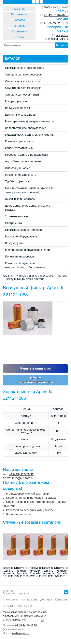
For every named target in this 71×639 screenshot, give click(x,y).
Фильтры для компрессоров (23, 81)
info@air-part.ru (22, 478)
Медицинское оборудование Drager (28, 249)
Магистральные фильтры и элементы (29, 121)
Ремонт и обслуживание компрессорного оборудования (25, 265)
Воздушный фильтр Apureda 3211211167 (10, 572)
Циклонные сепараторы (20, 114)
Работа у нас (24, 605)
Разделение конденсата (20, 174)
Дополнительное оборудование (25, 128)
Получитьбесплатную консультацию (35, 380)
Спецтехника (13, 223)
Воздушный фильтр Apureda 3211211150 (24, 572)
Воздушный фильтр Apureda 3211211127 (37, 572)
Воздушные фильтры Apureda (25, 279)
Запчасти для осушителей (22, 94)
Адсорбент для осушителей (23, 161)
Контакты (19, 25)
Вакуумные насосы (17, 107)
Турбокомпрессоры (17, 181)
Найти (63, 45)
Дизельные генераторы (20, 198)
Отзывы (19, 37)
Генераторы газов (16, 101)
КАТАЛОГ (12, 59)
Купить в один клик (35, 368)
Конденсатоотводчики (19, 148)
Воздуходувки (14, 243)
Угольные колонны (17, 216)
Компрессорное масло (20, 141)
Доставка (19, 20)
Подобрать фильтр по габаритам (26, 154)
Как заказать (19, 14)
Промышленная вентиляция (23, 229)
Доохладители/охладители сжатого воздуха (27, 207)
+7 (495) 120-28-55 (21, 474)
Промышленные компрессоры (24, 67)
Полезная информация (20, 256)
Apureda (62, 275)
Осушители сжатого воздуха (23, 87)
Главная (19, 8)
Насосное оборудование (21, 236)
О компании (19, 31)
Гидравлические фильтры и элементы (29, 134)
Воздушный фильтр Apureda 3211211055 (50, 572)
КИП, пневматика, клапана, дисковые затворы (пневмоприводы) (29, 190)
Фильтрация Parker (17, 168)
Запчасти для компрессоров (23, 74)
